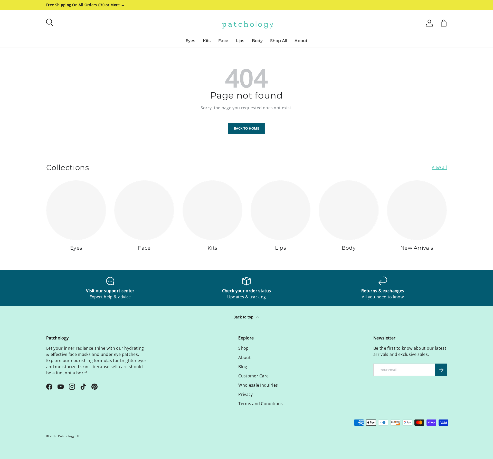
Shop (243, 348)
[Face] (144, 210)
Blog (242, 366)
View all (439, 167)
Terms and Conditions (260, 403)
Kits (207, 40)
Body (257, 40)
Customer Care (253, 376)
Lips (240, 40)
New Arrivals (416, 248)
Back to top (244, 317)
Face (223, 40)
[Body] (348, 210)
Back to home (246, 128)
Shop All (278, 40)
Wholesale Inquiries (258, 385)
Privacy (245, 394)
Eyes (190, 40)
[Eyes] (76, 210)
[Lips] (280, 210)
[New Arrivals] (417, 210)
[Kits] (212, 210)
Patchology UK (69, 436)
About (301, 40)
